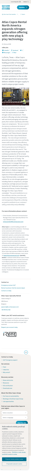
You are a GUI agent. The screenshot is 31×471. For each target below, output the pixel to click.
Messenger (7, 52)
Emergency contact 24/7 (8, 285)
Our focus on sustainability (11, 396)
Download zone (7, 388)
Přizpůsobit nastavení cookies (14, 464)
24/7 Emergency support (10, 360)
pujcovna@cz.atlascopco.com (10, 307)
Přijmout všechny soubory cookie (14, 459)
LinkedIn (6, 50)
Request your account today (9, 327)
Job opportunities (8, 401)
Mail (15, 52)
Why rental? (6, 372)
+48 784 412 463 (5, 310)
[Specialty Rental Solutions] (18, 14)
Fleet (4, 367)
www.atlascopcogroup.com (11, 255)
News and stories (8, 380)
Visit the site (22, 423)
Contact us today (6, 290)
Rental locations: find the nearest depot (13, 288)
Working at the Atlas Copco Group (13, 399)
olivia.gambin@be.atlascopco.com (13, 221)
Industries (6, 369)
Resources (6, 383)
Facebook (15, 50)
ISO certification (8, 385)
